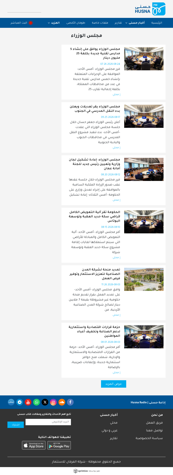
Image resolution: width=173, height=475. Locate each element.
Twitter (45, 402)
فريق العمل (154, 423)
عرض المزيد (113, 384)
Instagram (53, 402)
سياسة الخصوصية (149, 438)
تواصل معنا (154, 431)
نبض (11, 402)
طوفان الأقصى (75, 23)
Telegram (19, 402)
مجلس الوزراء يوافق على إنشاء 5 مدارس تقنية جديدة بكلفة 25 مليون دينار (95, 54)
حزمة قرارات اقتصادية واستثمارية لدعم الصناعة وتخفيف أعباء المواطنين (94, 332)
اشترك (15, 425)
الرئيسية (156, 23)
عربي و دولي (110, 431)
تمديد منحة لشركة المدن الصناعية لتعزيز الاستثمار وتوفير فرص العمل (95, 274)
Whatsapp (36, 402)
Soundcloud (61, 402)
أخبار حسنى (109, 415)
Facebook (70, 402)
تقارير (118, 23)
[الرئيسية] (150, 9)
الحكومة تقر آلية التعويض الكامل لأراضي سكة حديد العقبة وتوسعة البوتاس (94, 217)
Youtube (28, 402)
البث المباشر (19, 23)
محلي (116, 94)
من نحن (157, 415)
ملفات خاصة (100, 23)
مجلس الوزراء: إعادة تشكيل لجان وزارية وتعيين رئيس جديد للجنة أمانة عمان (94, 164)
